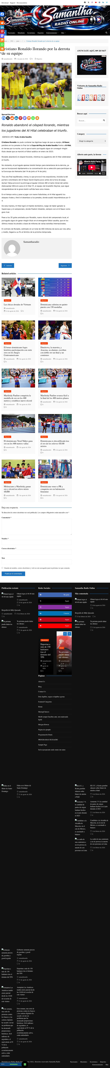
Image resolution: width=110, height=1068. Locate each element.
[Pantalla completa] (103, 173)
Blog (40, 686)
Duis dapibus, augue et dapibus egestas (51, 696)
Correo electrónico (9, 548)
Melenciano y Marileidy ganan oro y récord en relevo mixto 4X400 (17, 489)
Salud (61, 648)
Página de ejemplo (44, 729)
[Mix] (29, 118)
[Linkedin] (16, 118)
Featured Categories (45, 702)
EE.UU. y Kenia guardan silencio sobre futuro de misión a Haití (98, 787)
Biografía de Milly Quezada (11, 610)
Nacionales (11, 33)
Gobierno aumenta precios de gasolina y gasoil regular (26, 952)
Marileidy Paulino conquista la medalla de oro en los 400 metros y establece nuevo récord (18, 398)
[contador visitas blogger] (91, 97)
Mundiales (21, 33)
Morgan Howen (43, 724)
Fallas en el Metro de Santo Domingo (24, 786)
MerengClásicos (43, 712)
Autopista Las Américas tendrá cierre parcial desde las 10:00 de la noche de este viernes (25, 991)
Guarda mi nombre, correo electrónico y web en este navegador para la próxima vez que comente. (37, 568)
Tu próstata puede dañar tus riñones (64, 654)
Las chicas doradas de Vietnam (17, 304)
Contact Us (42, 691)
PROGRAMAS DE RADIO (48, 739)
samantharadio (8, 59)
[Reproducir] (80, 173)
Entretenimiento (51, 33)
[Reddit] (12, 118)
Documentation (22, 3)
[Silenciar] (100, 173)
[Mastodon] (25, 118)
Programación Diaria (45, 734)
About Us (41, 681)
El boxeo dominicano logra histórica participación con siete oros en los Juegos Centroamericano (18, 351)
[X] (8, 118)
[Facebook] (4, 118)
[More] (37, 118)
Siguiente (64, 265)
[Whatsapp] (33, 118)
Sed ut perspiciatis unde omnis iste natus (51, 749)
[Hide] (1, 53)
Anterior (9, 265)
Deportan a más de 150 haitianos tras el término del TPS (25, 970)
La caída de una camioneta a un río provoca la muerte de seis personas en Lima (99, 841)
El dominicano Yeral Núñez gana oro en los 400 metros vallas (18, 442)
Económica (31, 33)
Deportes (41, 33)
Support (12, 3)
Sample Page (42, 745)
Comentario (6, 517)
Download (5, 3)
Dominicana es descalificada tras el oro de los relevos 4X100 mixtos (54, 443)
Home (40, 706)
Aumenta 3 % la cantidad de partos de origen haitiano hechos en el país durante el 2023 (99, 805)
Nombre (5, 538)
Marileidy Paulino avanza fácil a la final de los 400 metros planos (54, 396)
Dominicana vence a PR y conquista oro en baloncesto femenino (52, 489)
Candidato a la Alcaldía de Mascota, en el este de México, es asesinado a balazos (99, 824)
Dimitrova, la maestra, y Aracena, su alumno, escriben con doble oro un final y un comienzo (53, 351)
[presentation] (65, 634)
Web (3, 558)
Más (62, 33)
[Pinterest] (20, 118)
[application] (91, 167)
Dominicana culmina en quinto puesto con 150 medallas (53, 305)
